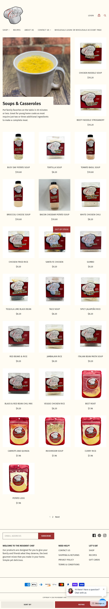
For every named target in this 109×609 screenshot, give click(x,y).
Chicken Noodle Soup (90, 73)
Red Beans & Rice (18, 356)
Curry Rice (90, 451)
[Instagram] (104, 536)
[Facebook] (94, 536)
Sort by (27, 605)
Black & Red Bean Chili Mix (18, 403)
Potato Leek (18, 498)
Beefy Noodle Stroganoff (90, 120)
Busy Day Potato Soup (18, 167)
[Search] (105, 16)
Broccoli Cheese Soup (18, 214)
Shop (5, 30)
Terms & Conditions (68, 564)
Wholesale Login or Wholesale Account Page (78, 30)
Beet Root (90, 403)
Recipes (17, 30)
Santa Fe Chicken (54, 262)
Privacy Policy (66, 559)
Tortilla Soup (54, 167)
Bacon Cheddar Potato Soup (54, 214)
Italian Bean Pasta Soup (90, 356)
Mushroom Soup (54, 451)
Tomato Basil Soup (90, 167)
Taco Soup (54, 309)
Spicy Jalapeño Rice (90, 309)
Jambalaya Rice (54, 356)
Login (91, 15)
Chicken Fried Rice (18, 262)
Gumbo (90, 262)
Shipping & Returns (68, 555)
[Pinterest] (99, 536)
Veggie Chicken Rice (54, 403)
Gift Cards (94, 559)
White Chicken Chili (90, 214)
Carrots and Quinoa (18, 451)
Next (57, 517)
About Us (29, 30)
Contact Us (43, 30)
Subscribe (46, 536)
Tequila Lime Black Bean (18, 309)
